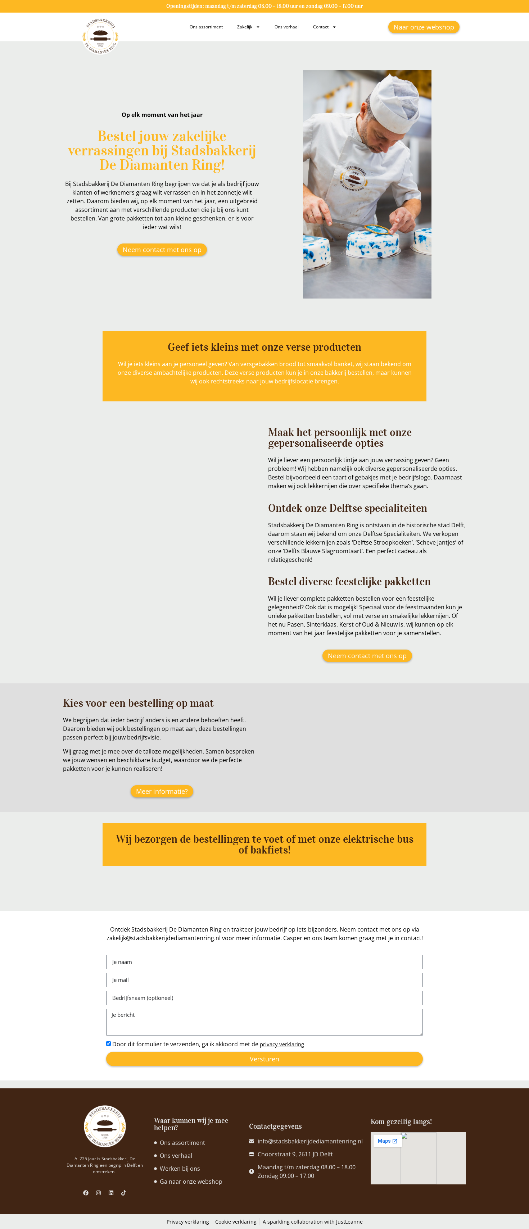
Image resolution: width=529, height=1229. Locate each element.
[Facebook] (86, 1192)
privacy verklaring (282, 1044)
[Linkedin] (111, 1192)
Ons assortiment (206, 27)
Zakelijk (244, 27)
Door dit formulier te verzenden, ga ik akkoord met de (208, 1044)
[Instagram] (98, 1192)
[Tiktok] (123, 1192)
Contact (321, 27)
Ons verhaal (287, 27)
